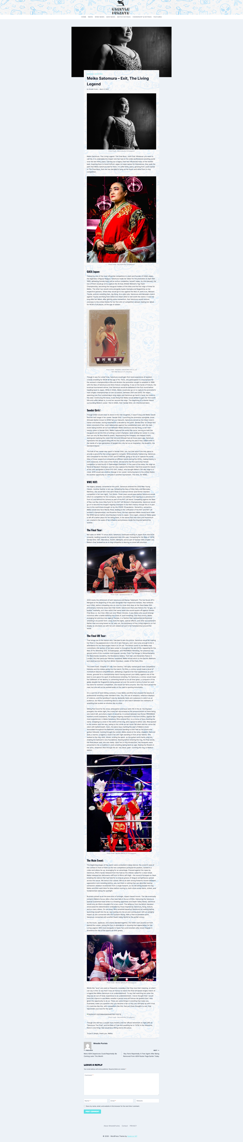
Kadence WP (132, 1136)
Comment (89, 1075)
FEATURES (157, 17)
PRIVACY (133, 1126)
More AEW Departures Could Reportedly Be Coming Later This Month (100, 1053)
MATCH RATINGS (124, 17)
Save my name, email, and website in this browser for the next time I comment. (113, 1106)
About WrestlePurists (112, 1126)
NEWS (90, 17)
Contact (125, 1126)
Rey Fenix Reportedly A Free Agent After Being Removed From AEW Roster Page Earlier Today (141, 1053)
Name (88, 1101)
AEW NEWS (110, 17)
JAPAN (96, 74)
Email (113, 1101)
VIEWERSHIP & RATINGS (142, 17)
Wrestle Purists (93, 89)
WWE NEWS (99, 17)
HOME (83, 17)
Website (139, 1101)
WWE (101, 74)
